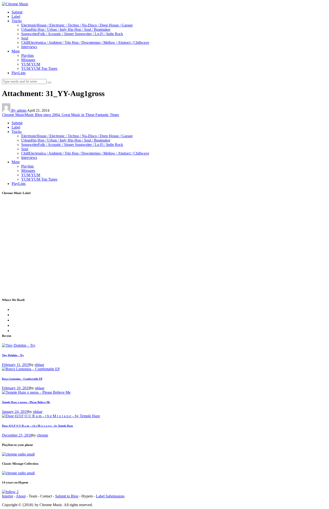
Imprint (7, 496)
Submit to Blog (66, 496)
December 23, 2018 (17, 435)
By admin (19, 110)
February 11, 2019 (16, 365)
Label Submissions (110, 496)
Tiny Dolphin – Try (13, 355)
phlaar (39, 365)
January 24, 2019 (15, 412)
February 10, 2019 (16, 388)
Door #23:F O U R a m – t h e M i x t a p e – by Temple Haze (37, 425)
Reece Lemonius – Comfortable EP (22, 378)
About (21, 496)
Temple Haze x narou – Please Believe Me (26, 402)
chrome (42, 435)
